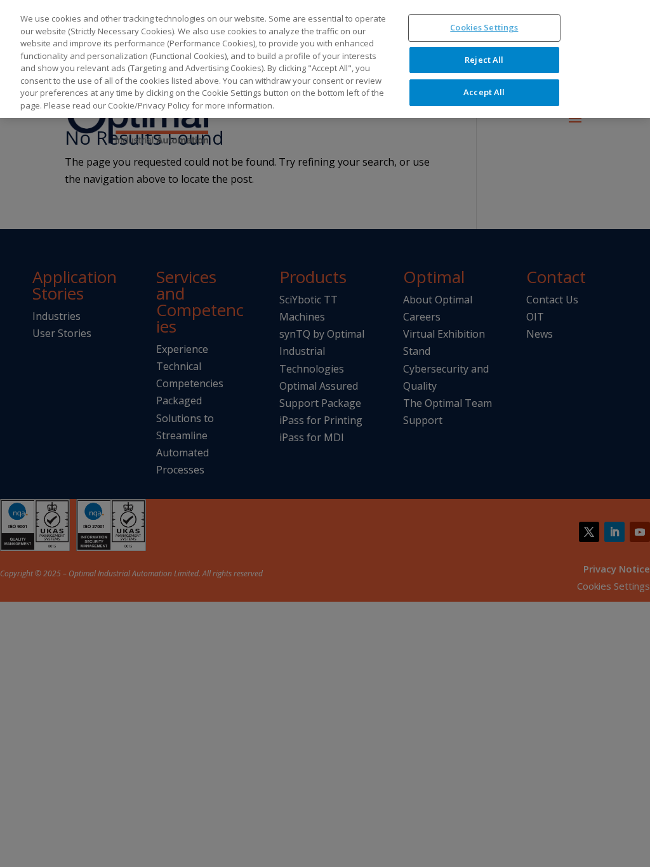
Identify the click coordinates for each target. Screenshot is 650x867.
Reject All (484, 59)
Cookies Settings (484, 27)
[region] (325, 59)
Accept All (484, 92)
